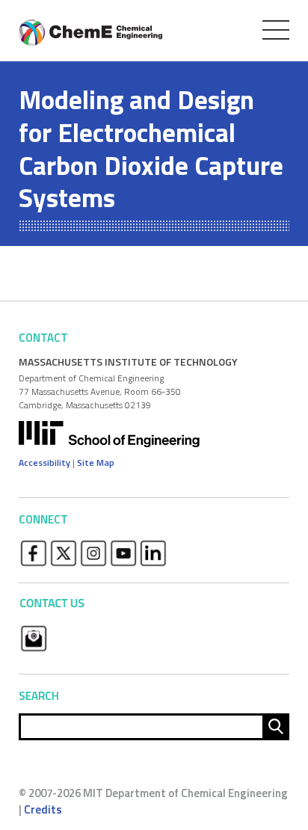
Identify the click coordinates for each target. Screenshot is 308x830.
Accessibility (44, 462)
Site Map (95, 462)
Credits (43, 809)
